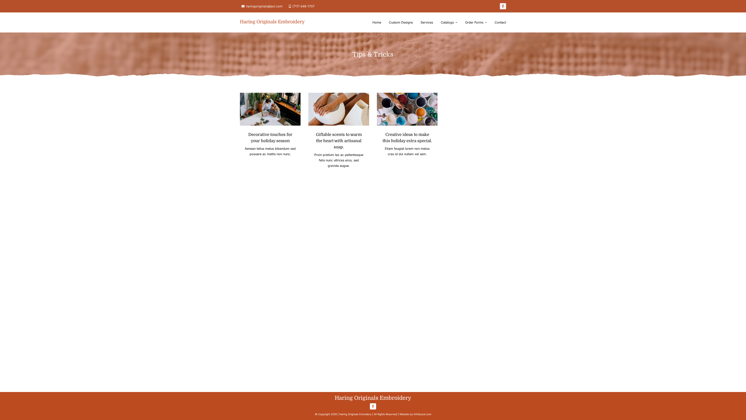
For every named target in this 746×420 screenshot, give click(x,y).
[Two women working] (270, 94)
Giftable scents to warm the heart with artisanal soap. (339, 140)
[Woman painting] (407, 94)
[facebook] (503, 6)
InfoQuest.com (422, 414)
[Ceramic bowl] (338, 94)
